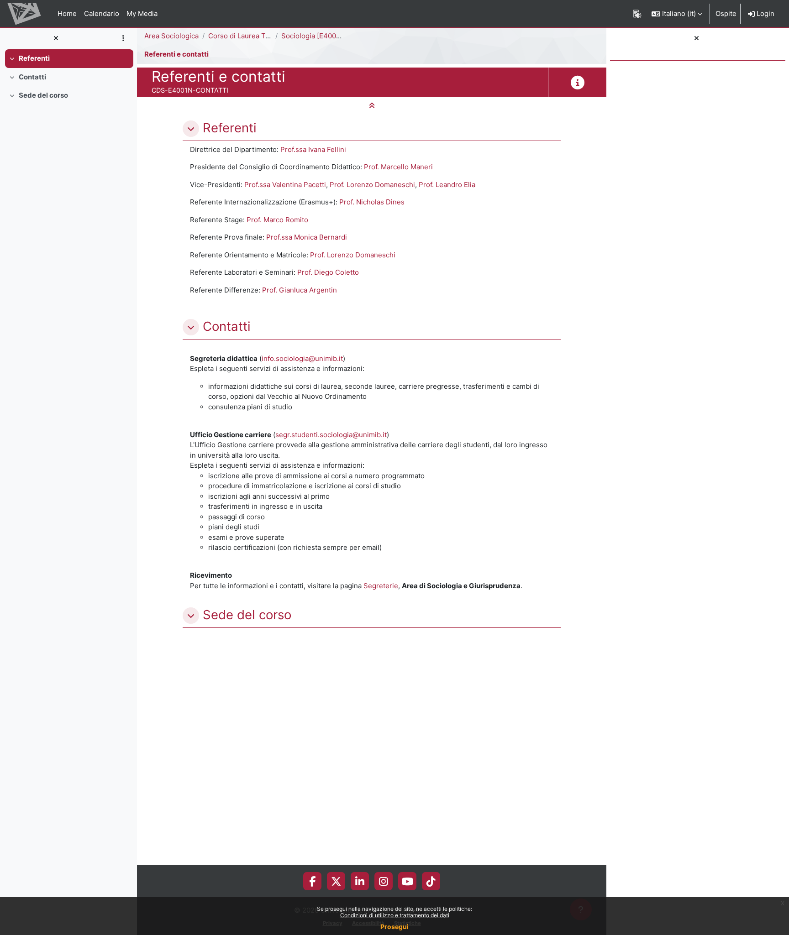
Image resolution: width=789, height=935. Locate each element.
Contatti (32, 77)
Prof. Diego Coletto (328, 272)
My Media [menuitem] (142, 13)
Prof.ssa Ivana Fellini (313, 149)
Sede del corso (43, 95)
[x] (336, 881)
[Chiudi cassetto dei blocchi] (696, 38)
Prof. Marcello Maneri (398, 166)
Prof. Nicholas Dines (372, 202)
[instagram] (383, 881)
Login (764, 13)
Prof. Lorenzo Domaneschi (372, 184)
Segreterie (380, 585)
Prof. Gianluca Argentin (299, 290)
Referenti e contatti (176, 54)
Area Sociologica (171, 35)
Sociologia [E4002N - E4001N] (330, 35)
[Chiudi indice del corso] (55, 38)
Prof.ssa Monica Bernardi (306, 237)
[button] (677, 13)
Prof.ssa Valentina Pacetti (285, 184)
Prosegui (394, 926)
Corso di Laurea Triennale (250, 35)
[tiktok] (431, 881)
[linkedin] (359, 881)
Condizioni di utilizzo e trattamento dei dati (394, 915)
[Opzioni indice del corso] (123, 38)
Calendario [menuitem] (101, 13)
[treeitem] (68, 58)
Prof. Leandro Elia (447, 184)
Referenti (34, 58)
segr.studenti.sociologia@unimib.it (331, 434)
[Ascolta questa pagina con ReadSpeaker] (637, 13)
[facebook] (312, 881)
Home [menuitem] (67, 13)
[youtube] (407, 881)
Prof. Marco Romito (277, 219)
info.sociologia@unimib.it (302, 358)
